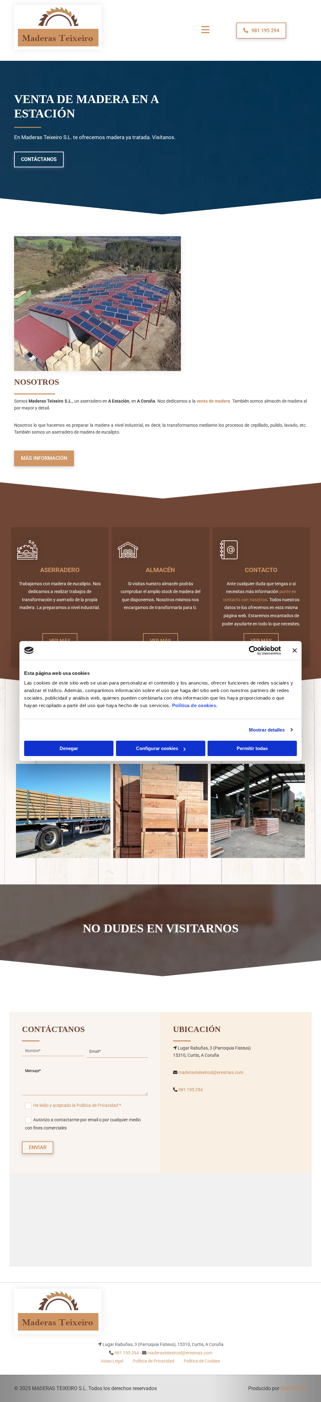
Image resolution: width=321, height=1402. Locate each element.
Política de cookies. (195, 705)
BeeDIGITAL (294, 1388)
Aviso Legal (112, 1360)
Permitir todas (252, 748)
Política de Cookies (202, 1360)
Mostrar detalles (267, 729)
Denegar (69, 748)
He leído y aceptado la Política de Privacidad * (77, 1105)
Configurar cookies (157, 748)
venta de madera (213, 401)
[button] (261, 31)
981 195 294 (190, 1089)
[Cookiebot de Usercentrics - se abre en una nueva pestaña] (253, 650)
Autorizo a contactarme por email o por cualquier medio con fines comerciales (83, 1123)
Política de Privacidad (153, 1360)
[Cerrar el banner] (294, 650)
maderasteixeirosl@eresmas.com (210, 1072)
